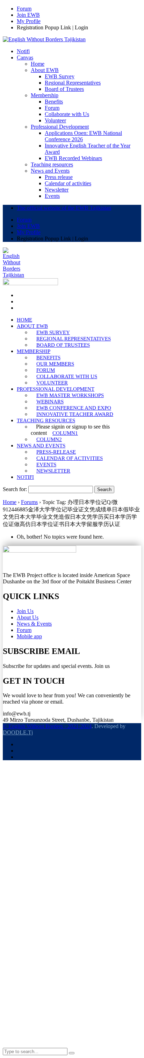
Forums (29, 502)
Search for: (15, 489)
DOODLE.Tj (18, 732)
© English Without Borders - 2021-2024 (47, 726)
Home (9, 502)
